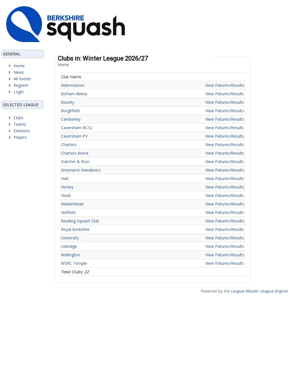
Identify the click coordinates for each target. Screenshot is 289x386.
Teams (20, 124)
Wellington (70, 254)
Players (20, 137)
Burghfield (70, 110)
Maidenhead (72, 204)
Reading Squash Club (80, 221)
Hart (65, 178)
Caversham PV (74, 136)
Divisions (22, 130)
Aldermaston (72, 85)
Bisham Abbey (74, 93)
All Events (22, 78)
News (19, 72)
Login (19, 91)
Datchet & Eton (75, 161)
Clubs (18, 117)
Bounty (67, 102)
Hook (66, 195)
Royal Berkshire (75, 229)
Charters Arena (74, 153)
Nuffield (68, 212)
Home (19, 65)
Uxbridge (69, 246)
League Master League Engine (259, 291)
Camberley (70, 119)
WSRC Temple (74, 263)
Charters (68, 144)
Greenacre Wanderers (81, 170)
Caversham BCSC (77, 127)
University (70, 237)
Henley (67, 187)
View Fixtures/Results (224, 85)
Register (21, 85)
